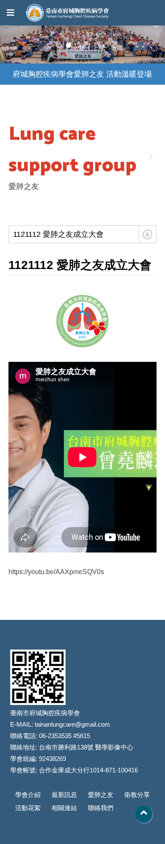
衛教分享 (137, 794)
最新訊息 (64, 794)
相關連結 (64, 807)
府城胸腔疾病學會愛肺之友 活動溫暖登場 (82, 74)
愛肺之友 (100, 794)
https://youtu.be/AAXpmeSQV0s (56, 571)
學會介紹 (28, 794)
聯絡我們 (100, 807)
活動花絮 (28, 807)
